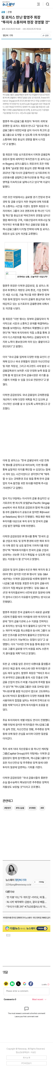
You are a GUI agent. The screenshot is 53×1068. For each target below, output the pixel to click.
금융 (3, 12)
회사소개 (26, 1057)
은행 (9, 12)
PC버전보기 (26, 1063)
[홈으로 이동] (8, 4)
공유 (47, 35)
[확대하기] (26, 50)
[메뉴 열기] (37, 4)
